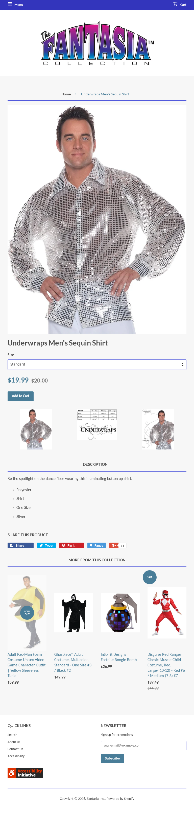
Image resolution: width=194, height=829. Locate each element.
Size (11, 355)
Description (95, 464)
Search (12, 735)
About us (14, 742)
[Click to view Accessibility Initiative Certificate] (25, 777)
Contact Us (15, 749)
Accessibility (16, 756)
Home (66, 94)
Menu (18, 5)
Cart (183, 5)
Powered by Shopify (120, 799)
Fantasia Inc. (96, 799)
